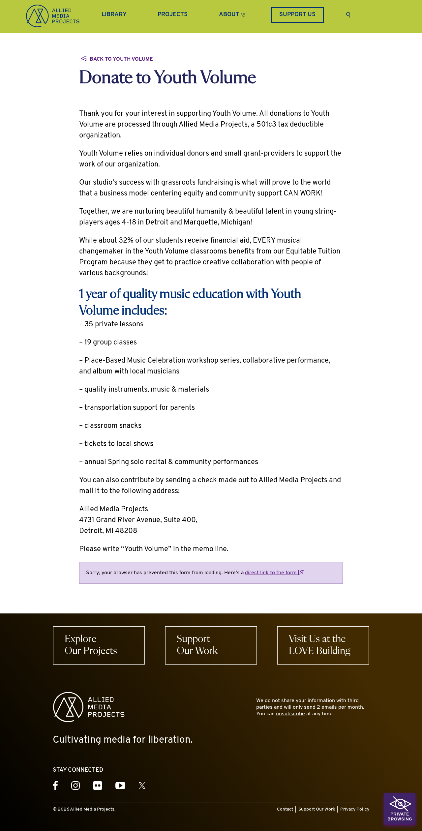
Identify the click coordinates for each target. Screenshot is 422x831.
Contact (285, 809)
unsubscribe (290, 714)
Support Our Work (316, 809)
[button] (232, 14)
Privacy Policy (354, 809)
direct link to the (271, 573)
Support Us (297, 15)
